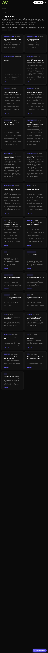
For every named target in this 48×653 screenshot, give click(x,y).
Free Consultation (38, 2)
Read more (6, 49)
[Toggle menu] (45, 2)
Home (3, 8)
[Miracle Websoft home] (5, 2)
